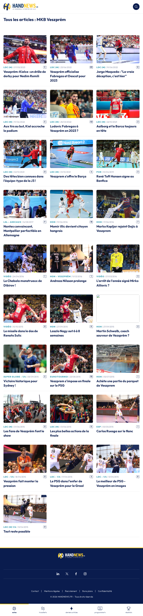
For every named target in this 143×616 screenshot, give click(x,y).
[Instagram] (85, 574)
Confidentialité (105, 591)
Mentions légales (52, 591)
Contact (35, 591)
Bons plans (87, 591)
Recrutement (71, 591)
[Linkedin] (58, 574)
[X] (67, 574)
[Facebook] (76, 574)
